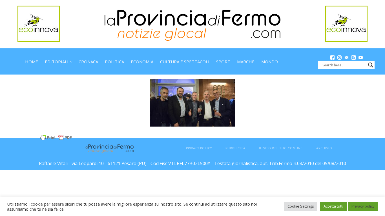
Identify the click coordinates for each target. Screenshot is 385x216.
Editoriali (56, 61)
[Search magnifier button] (371, 65)
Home (31, 61)
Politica (114, 61)
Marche (246, 61)
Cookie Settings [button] (300, 206)
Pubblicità (235, 148)
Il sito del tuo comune (281, 148)
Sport (223, 61)
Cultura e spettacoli (184, 61)
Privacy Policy (199, 148)
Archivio (324, 148)
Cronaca (88, 61)
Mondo (269, 61)
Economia (142, 61)
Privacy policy (363, 206)
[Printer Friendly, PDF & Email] (56, 137)
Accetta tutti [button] (333, 206)
